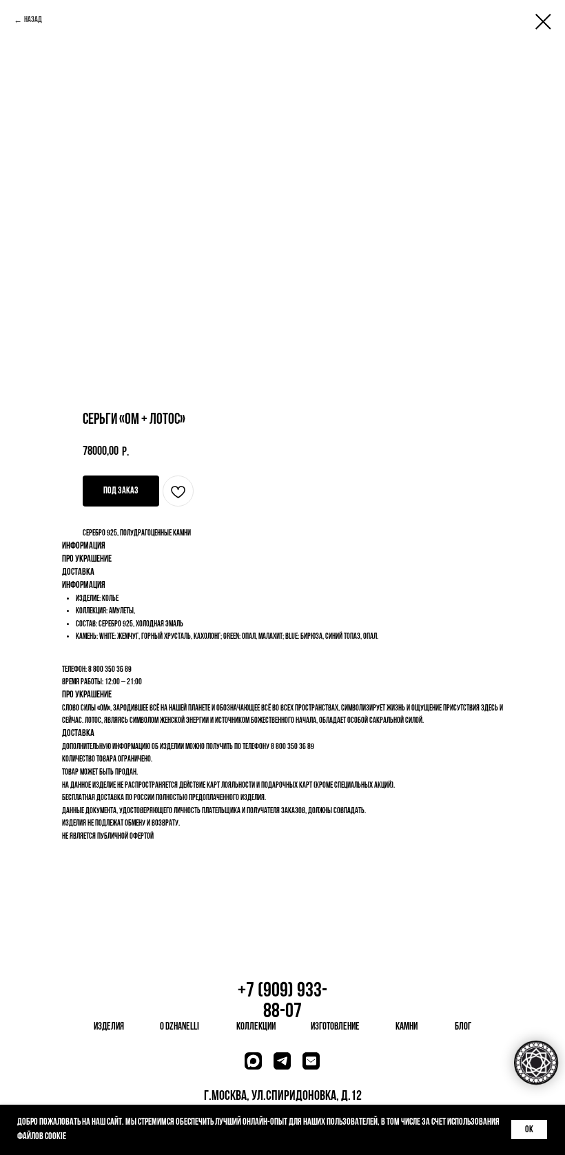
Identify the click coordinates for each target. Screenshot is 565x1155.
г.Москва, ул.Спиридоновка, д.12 (283, 1096)
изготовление (335, 1027)
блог (463, 1027)
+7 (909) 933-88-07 (282, 1002)
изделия (109, 1027)
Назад (33, 20)
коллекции (256, 1027)
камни (406, 1027)
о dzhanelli (179, 1027)
